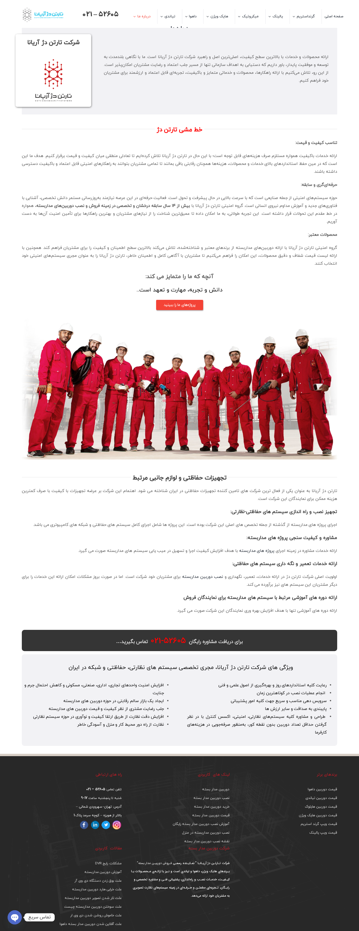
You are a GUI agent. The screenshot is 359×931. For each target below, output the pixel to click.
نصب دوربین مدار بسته (211, 798)
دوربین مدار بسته (215, 789)
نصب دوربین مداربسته (202, 577)
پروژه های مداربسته (257, 551)
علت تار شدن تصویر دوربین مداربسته (93, 898)
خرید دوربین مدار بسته (211, 806)
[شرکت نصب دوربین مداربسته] (179, 320)
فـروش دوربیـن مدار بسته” (154, 863)
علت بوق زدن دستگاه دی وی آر (98, 880)
